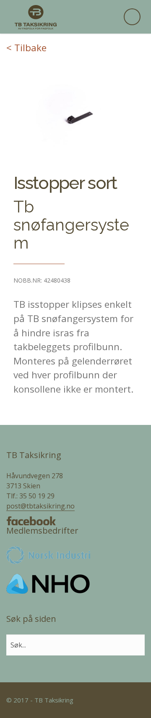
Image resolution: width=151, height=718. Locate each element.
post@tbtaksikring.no (40, 506)
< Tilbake (26, 47)
